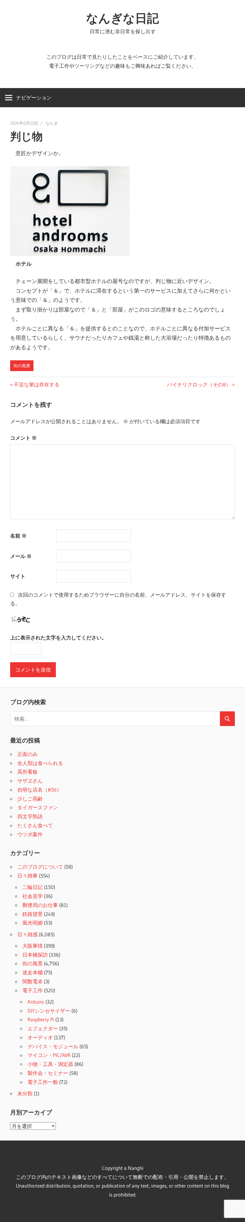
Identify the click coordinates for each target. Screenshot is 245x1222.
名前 (18, 536)
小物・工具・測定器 (50, 1064)
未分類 (25, 1093)
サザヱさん (30, 781)
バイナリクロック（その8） (199, 384)
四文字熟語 (30, 816)
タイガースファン (37, 807)
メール (21, 556)
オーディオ (40, 1037)
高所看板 (27, 772)
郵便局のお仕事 (40, 905)
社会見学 (32, 896)
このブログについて (40, 866)
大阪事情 (32, 946)
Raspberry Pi (40, 1019)
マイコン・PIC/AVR (49, 1055)
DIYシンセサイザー (48, 1011)
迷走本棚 (32, 972)
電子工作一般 (42, 1082)
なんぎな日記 (122, 18)
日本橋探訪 (35, 955)
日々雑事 (27, 875)
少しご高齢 (30, 798)
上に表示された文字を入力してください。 (58, 637)
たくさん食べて (35, 825)
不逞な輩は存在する (36, 384)
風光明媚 (32, 922)
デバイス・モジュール (52, 1046)
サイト (17, 576)
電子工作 (32, 990)
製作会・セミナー (47, 1073)
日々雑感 (27, 934)
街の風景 (21, 365)
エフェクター (42, 1028)
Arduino (35, 1002)
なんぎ (51, 123)
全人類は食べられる (40, 763)
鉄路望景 (32, 914)
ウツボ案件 (30, 834)
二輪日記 (32, 887)
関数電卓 (32, 981)
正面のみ (27, 754)
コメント (23, 438)
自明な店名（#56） (39, 790)
